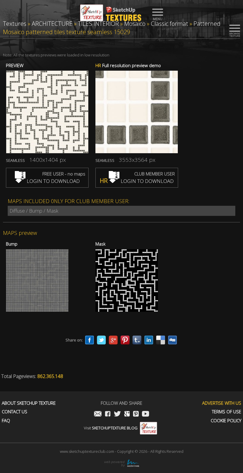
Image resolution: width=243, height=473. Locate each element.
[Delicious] (160, 340)
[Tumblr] (136, 340)
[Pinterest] (125, 340)
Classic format (169, 24)
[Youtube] (145, 414)
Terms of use (226, 412)
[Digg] (172, 340)
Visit (111, 428)
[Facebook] (89, 340)
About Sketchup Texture (29, 403)
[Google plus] (113, 340)
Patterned (207, 24)
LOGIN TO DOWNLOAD (52, 181)
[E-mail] (98, 414)
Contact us (14, 412)
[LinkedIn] (148, 340)
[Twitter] (101, 340)
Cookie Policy (226, 420)
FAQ (6, 420)
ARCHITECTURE (52, 24)
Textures (14, 24)
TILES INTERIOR (98, 24)
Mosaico (135, 24)
